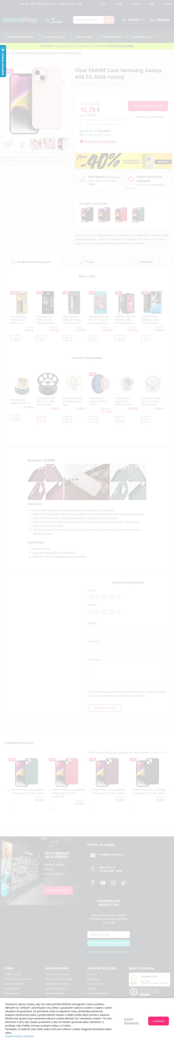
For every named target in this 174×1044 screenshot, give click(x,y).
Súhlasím (158, 1021)
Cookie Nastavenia (131, 1021)
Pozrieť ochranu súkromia (19, 1036)
